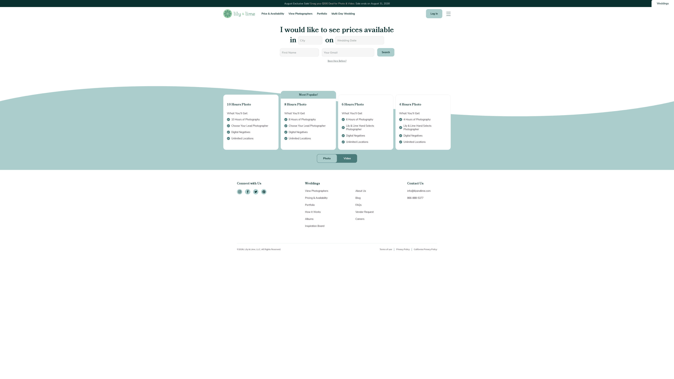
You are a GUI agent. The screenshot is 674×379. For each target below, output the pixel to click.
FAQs (358, 205)
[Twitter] (255, 191)
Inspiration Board (314, 226)
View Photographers (300, 13)
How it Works (313, 212)
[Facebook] (247, 191)
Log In (434, 13)
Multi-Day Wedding (343, 13)
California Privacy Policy (425, 249)
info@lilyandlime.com (419, 190)
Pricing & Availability (316, 198)
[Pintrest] (263, 191)
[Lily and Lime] (239, 13)
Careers (359, 219)
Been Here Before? (337, 61)
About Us (360, 190)
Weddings (663, 3)
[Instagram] (239, 191)
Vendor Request (364, 212)
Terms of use (386, 249)
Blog (358, 198)
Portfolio (322, 13)
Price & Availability (273, 13)
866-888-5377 (415, 198)
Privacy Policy (403, 249)
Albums (309, 219)
